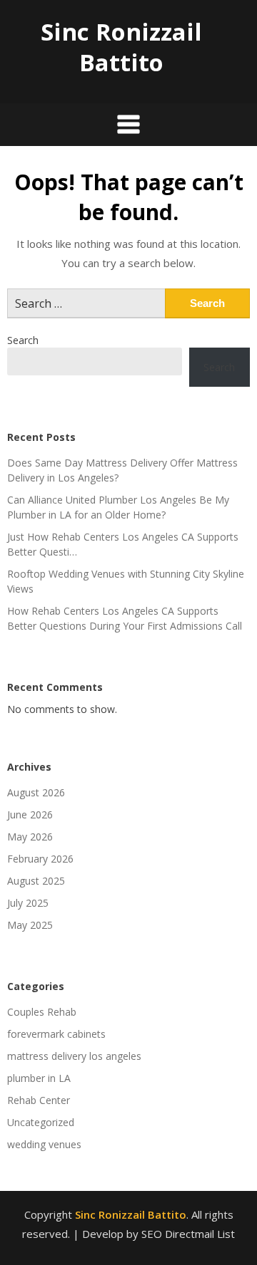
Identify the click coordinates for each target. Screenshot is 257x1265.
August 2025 (36, 880)
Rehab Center (38, 1100)
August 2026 (36, 792)
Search (23, 340)
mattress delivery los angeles (74, 1056)
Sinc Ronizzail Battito (121, 47)
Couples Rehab (41, 1012)
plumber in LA (39, 1078)
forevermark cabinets (56, 1034)
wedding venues (44, 1144)
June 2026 (30, 814)
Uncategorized (40, 1122)
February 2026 (40, 858)
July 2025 (28, 903)
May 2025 (30, 925)
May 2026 (30, 836)
